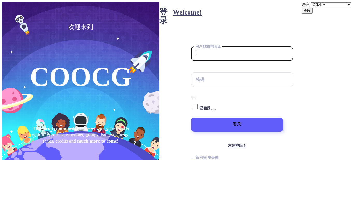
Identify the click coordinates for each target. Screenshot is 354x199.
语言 (306, 4)
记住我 (205, 108)
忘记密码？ (237, 146)
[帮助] (213, 109)
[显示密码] (193, 97)
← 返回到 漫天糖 (204, 158)
